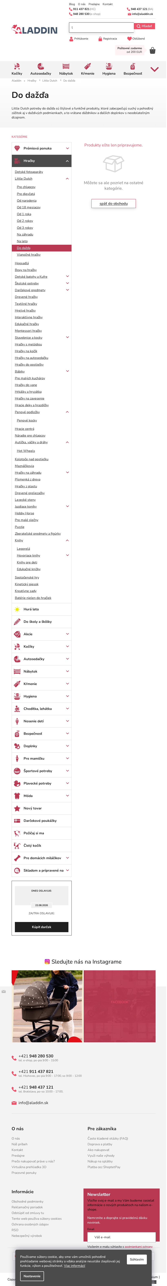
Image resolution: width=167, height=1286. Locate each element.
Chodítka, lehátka (36, 708)
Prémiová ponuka (36, 148)
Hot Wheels (24, 451)
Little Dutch (22, 178)
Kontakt (106, 4)
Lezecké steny (23, 500)
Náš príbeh (18, 1144)
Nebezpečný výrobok (25, 1236)
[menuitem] (15, 69)
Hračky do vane (24, 385)
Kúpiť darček (40, 927)
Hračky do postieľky (27, 364)
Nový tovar (31, 808)
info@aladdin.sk (32, 1102)
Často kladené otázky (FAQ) (106, 1138)
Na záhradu (23, 234)
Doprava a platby (98, 1144)
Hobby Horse (23, 513)
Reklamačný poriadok (25, 1207)
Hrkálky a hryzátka (26, 392)
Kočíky (27, 646)
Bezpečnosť (31, 733)
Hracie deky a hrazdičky (30, 405)
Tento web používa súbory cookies (35, 1218)
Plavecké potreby (36, 783)
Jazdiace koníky (24, 506)
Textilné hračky (24, 304)
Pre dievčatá (24, 194)
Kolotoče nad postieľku (30, 459)
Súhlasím (135, 1259)
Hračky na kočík (24, 351)
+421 (34, 1056)
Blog (71, 4)
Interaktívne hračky (27, 317)
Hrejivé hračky (23, 310)
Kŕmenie (28, 684)
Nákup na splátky (98, 1161)
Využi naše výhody (99, 1155)
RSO (13, 1230)
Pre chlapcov (24, 187)
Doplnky (28, 746)
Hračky (27, 160)
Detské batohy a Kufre (29, 276)
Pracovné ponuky (22, 1173)
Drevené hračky (24, 297)
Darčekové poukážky (38, 820)
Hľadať (145, 26)
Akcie (26, 634)
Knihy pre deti (25, 562)
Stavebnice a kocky (27, 337)
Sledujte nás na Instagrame (85, 962)
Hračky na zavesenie (28, 398)
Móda (26, 796)
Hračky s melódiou (26, 344)
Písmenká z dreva (26, 479)
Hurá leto (29, 609)
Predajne (92, 4)
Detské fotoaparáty (27, 172)
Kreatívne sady (24, 591)
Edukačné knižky (27, 569)
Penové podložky (25, 412)
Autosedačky (32, 659)
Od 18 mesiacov (27, 207)
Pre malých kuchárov (28, 378)
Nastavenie (30, 1276)
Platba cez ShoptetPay (102, 1167)
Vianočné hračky (27, 254)
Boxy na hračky (24, 270)
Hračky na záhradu (26, 472)
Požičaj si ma (32, 833)
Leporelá (21, 549)
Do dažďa (22, 248)
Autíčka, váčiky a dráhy (29, 442)
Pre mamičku (32, 758)
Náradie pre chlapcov (28, 435)
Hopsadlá (20, 263)
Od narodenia (25, 200)
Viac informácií (73, 1266)
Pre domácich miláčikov (40, 858)
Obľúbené (137, 39)
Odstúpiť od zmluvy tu (26, 1213)
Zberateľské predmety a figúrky (36, 533)
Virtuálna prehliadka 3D (27, 1167)
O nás (80, 4)
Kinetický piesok (25, 584)
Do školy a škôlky (36, 621)
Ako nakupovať (97, 1150)
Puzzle (18, 527)
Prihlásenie (80, 39)
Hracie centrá (23, 429)
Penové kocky (25, 420)
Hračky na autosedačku (30, 358)
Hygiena (28, 696)
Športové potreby (36, 771)
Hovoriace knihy (26, 555)
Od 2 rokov (23, 221)
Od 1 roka (22, 214)
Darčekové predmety (28, 290)
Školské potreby (25, 283)
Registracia (108, 39)
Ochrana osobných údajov (28, 1224)
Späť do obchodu (112, 203)
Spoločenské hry (25, 577)
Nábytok (29, 671)
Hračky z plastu (24, 486)
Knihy (17, 540)
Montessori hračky (26, 331)
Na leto (20, 241)
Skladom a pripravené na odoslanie (42, 872)
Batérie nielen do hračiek (31, 598)
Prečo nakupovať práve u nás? (31, 1161)
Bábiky (18, 371)
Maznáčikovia (22, 466)
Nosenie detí (32, 721)
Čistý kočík (31, 845)
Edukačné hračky (25, 324)
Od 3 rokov (23, 228)
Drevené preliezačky (28, 493)
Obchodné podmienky (26, 1201)
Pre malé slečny (25, 520)
